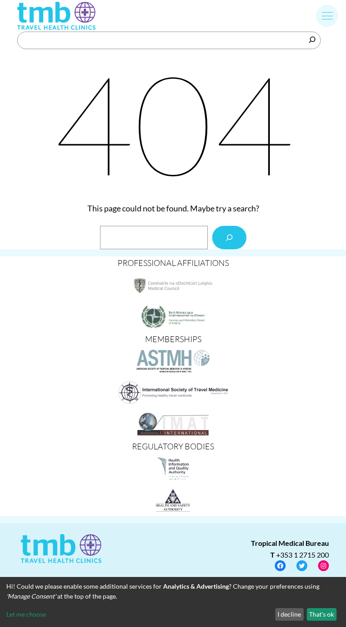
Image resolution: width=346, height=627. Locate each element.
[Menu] (327, 15)
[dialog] (173, 602)
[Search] (312, 39)
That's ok (321, 614)
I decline (289, 614)
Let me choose (26, 614)
